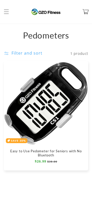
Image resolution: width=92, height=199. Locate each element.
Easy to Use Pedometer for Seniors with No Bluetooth (46, 153)
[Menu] (6, 11)
